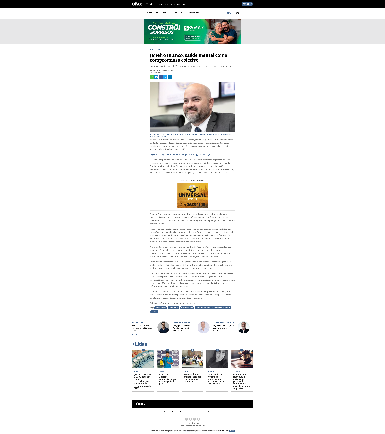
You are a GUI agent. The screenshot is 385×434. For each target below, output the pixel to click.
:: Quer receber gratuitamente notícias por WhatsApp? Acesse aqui (180, 154)
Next (135, 334)
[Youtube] (198, 419)
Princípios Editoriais (214, 412)
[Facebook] (190, 419)
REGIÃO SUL (167, 12)
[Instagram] (194, 419)
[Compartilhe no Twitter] (165, 77)
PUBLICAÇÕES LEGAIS (179, 4)
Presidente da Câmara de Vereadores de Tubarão (213, 308)
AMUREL (157, 12)
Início (152, 49)
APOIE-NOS (247, 4)
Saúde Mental (173, 308)
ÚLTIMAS (160, 4)
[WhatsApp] (186, 419)
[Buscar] (151, 4)
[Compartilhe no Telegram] (156, 77)
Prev (133, 334)
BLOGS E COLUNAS (180, 12)
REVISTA (167, 4)
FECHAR (232, 430)
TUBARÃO (148, 12)
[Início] (137, 5)
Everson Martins (187, 308)
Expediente (180, 412)
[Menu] (147, 4)
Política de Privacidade (196, 412)
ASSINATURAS (194, 12)
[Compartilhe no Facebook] (161, 77)
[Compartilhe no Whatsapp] (152, 77)
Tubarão (154, 312)
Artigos (157, 49)
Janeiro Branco (160, 308)
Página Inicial (168, 412)
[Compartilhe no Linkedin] (170, 77)
